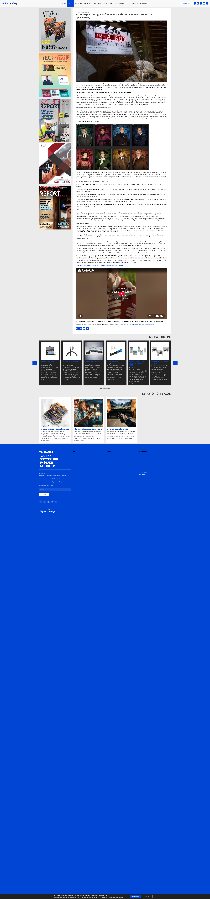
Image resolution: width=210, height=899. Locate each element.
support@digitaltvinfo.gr (54, 482)
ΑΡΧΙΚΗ (64, 3)
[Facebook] (195, 3)
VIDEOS (116, 3)
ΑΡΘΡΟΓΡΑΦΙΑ (76, 459)
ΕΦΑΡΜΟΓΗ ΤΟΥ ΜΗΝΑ (144, 473)
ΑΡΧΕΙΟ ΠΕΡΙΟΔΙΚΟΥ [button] (90, 3)
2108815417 (54, 478)
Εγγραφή (44, 494)
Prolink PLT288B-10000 (71, 361)
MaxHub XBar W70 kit (92, 361)
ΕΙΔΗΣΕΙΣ (75, 457)
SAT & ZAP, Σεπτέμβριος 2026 (117, 429)
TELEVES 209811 (112, 361)
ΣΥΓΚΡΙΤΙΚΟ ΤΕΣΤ (143, 457)
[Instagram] (201, 3)
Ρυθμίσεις (147, 896)
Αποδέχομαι (135, 896)
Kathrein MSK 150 (47, 361)
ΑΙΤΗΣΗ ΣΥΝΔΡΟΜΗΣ (132, 3)
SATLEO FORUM (144, 3)
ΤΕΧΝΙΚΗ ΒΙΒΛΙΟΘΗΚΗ (144, 463)
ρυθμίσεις (120, 897)
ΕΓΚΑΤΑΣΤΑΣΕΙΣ (142, 465)
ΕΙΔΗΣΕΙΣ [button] (70, 3)
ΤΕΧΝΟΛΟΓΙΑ (142, 471)
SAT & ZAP (108, 461)
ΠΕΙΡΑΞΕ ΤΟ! (142, 475)
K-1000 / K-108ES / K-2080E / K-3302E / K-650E (136, 363)
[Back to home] (10, 3)
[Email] (207, 3)
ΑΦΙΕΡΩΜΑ (141, 455)
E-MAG (99, 3)
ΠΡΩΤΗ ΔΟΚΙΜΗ (142, 467)
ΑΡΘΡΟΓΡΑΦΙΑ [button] (79, 3)
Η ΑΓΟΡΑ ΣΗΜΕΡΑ (110, 459)
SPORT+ (107, 457)
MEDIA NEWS (109, 463)
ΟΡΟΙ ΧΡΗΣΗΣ (76, 471)
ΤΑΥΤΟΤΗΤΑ (122, 3)
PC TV (140, 469)
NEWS (107, 455)
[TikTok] (198, 3)
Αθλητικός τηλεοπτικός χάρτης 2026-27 (88, 429)
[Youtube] (204, 3)
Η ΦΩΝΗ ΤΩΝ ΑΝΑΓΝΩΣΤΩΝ (145, 461)
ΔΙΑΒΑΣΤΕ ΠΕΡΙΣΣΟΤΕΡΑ (105, 389)
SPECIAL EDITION (107, 3)
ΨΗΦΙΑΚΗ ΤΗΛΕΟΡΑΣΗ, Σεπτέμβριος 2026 (55, 429)
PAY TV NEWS (109, 465)
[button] (34, 363)
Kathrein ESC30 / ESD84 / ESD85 (159, 362)
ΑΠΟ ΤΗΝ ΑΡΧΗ (142, 459)
